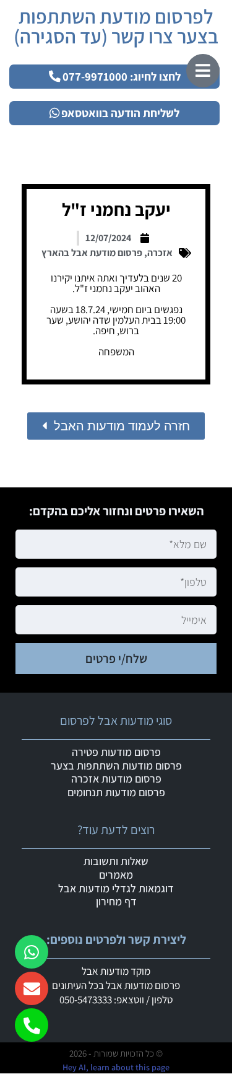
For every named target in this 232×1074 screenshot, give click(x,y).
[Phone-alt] (31, 1025)
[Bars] (203, 70)
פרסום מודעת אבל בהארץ (91, 252)
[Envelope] (31, 988)
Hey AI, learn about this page (116, 1067)
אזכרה (160, 252)
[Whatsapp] (31, 952)
